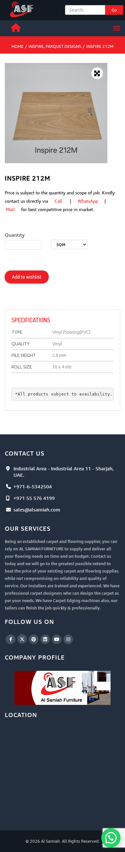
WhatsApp (88, 201)
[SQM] (69, 244)
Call (58, 201)
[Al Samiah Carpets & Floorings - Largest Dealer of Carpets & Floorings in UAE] (22, 9)
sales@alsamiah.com (36, 509)
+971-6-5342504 (32, 486)
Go (114, 10)
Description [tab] (28, 303)
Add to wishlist (26, 277)
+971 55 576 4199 (34, 498)
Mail (10, 209)
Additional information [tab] (79, 303)
